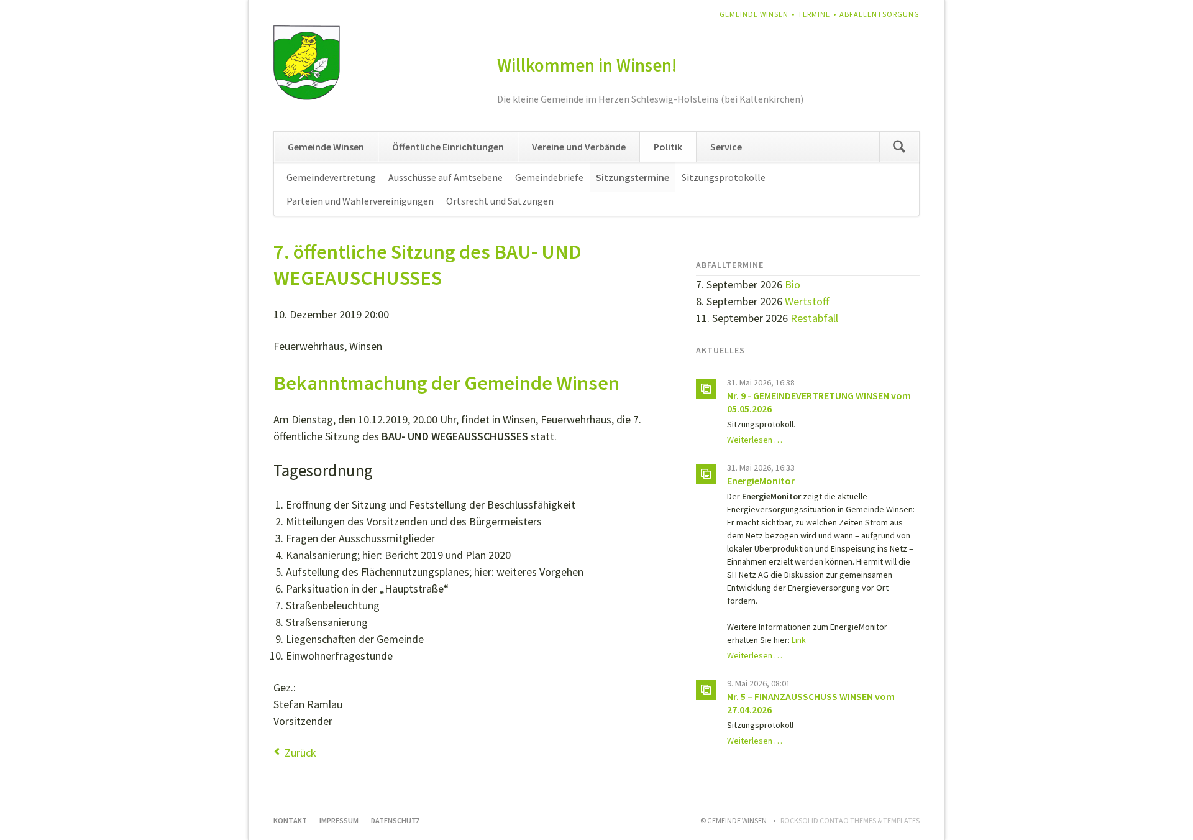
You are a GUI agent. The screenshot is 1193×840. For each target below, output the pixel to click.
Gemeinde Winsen (754, 14)
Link (799, 639)
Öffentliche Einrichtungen (448, 147)
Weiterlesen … (754, 439)
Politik (668, 147)
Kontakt (290, 820)
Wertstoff (807, 301)
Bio (792, 284)
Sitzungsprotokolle (724, 177)
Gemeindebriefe (549, 177)
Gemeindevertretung (331, 177)
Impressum (339, 820)
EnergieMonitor (761, 480)
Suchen (899, 147)
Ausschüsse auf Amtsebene (445, 177)
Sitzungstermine (632, 177)
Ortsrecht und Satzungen (500, 201)
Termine (814, 14)
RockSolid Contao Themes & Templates (850, 820)
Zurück (300, 752)
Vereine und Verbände (579, 147)
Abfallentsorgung (879, 14)
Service (726, 147)
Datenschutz (395, 820)
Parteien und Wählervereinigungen (360, 201)
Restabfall (814, 318)
